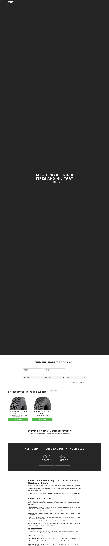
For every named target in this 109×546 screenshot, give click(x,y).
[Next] (55, 391)
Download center (47, 2)
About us (56, 2)
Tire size (67, 374)
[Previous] (51, 391)
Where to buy (66, 2)
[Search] (99, 2)
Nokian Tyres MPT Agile (42, 412)
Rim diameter (46, 374)
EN (94, 2)
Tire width (25, 374)
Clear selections (79, 382)
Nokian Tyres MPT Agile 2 (18, 412)
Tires (30, 2)
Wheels (37, 2)
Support (73, 2)
